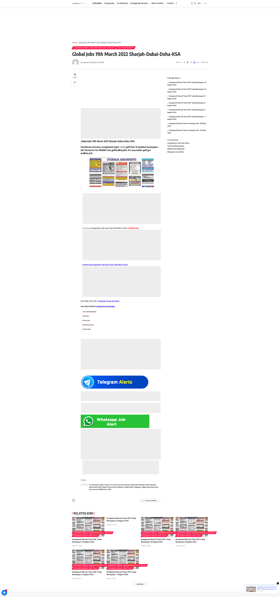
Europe (106, 485)
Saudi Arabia (128, 487)
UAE (109, 489)
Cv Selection (172, 140)
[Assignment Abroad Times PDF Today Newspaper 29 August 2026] (88, 526)
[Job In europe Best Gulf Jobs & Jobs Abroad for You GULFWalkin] (80, 3)
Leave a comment (151, 500)
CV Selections (94, 485)
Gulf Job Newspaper (125, 48)
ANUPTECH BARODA (176, 149)
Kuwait (104, 487)
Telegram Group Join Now (108, 301)
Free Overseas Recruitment (120, 485)
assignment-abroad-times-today (85, 535)
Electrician (86, 320)
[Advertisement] (65, 22)
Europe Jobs (86, 329)
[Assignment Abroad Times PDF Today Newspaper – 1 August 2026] (123, 559)
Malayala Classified (175, 152)
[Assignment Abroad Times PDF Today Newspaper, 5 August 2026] (88, 559)
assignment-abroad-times (178, 143)
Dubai (101, 485)
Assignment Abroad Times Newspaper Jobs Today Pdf (94, 48)
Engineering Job (87, 325)
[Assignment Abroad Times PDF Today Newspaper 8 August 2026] (192, 526)
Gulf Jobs (85, 316)
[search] (195, 3)
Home (74, 42)
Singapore (137, 487)
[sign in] (192, 3)
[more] (176, 3)
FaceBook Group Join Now (105, 306)
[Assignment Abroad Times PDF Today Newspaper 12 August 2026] (157, 526)
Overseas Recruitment (116, 487)
